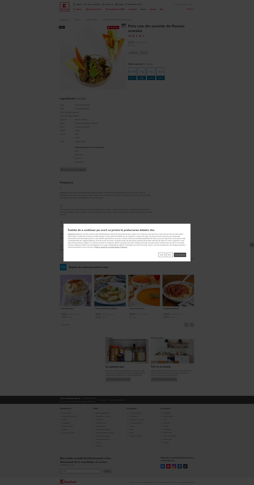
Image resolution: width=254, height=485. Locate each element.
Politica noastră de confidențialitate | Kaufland (111, 247)
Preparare (143, 53)
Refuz (169, 255)
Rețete (77, 20)
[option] (76, 297)
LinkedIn (180, 466)
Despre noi (132, 482)
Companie (132, 408)
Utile (95, 408)
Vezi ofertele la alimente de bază (118, 379)
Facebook (163, 466)
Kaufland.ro (64, 20)
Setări (162, 255)
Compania (178, 4)
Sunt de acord (180, 255)
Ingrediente (133, 53)
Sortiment (165, 408)
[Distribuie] (129, 36)
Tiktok (185, 466)
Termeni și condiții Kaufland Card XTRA (165, 482)
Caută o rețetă (91, 20)
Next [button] (192, 325)
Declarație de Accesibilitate (186, 482)
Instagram (174, 466)
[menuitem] (77, 9)
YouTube (168, 466)
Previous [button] (186, 325)
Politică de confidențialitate (145, 482)
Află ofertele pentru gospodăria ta (164, 379)
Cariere (184, 4)
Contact (190, 4)
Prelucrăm (71, 234)
